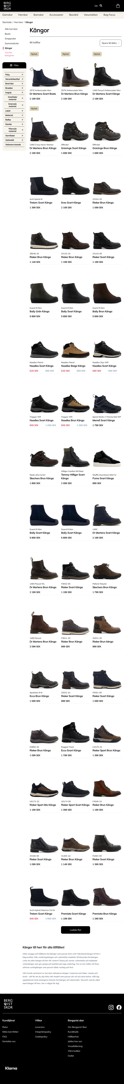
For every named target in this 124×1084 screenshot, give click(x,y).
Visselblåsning (75, 1046)
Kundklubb (73, 1031)
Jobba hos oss (75, 1041)
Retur (5, 1027)
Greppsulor (10, 38)
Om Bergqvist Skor (77, 1027)
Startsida (7, 22)
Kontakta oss (9, 1041)
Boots (8, 33)
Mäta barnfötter (10, 1031)
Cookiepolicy (41, 1036)
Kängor (29, 22)
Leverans (40, 1027)
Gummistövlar (12, 43)
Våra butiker (74, 1051)
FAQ (4, 1036)
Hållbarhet (73, 1036)
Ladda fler (75, 929)
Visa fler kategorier (9, 54)
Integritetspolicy (43, 1031)
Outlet (71, 1055)
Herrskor (18, 22)
